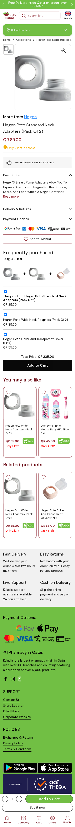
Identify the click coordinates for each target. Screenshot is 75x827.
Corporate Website (17, 717)
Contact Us (11, 700)
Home (7, 40)
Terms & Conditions (17, 749)
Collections (23, 40)
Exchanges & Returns (18, 737)
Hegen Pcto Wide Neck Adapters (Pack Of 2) (35, 320)
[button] (5, 799)
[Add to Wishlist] (8, 392)
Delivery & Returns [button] (17, 209)
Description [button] (11, 175)
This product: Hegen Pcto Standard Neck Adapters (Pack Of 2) (34, 298)
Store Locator (13, 706)
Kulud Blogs (11, 711)
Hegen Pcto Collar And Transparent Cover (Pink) (33, 341)
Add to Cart (37, 365)
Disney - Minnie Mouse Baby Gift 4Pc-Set (55, 429)
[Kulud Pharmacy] (9, 15)
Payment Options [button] (16, 219)
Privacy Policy (13, 743)
